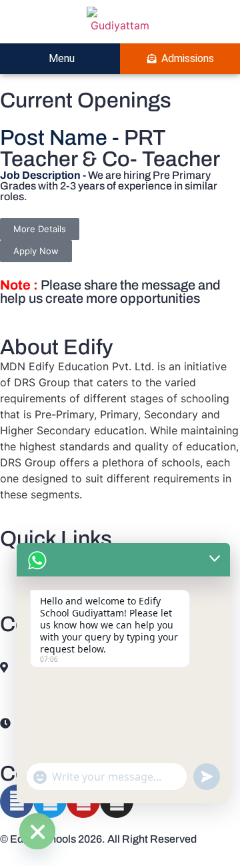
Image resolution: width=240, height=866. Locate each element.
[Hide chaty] (37, 831)
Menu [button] (60, 58)
